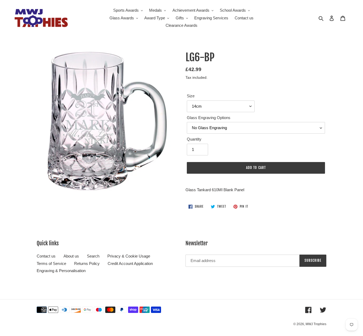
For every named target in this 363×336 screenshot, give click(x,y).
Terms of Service (51, 263)
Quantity (194, 139)
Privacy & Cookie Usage (128, 256)
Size (191, 96)
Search (93, 256)
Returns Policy (87, 263)
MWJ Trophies (316, 324)
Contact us (46, 256)
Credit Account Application (130, 263)
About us (71, 256)
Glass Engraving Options (208, 117)
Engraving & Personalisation (61, 270)
